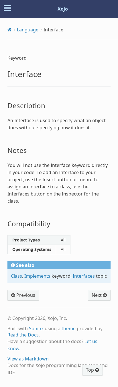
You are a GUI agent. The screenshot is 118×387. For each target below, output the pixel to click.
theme (69, 328)
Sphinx (36, 328)
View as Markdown (28, 359)
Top (90, 370)
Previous (25, 295)
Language (27, 30)
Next (97, 295)
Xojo (63, 9)
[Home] (9, 29)
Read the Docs (23, 335)
